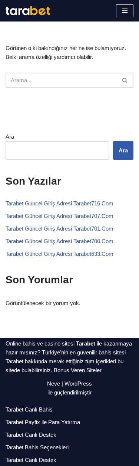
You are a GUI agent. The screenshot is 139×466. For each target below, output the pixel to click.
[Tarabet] (28, 10)
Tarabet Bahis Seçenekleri (37, 447)
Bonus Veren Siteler (78, 370)
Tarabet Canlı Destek (31, 435)
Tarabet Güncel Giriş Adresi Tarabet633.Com (59, 254)
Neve (53, 383)
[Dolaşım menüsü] (124, 10)
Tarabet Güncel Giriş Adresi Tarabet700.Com (59, 241)
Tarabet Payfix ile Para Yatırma (43, 422)
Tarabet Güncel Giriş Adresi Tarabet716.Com (59, 203)
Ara (10, 136)
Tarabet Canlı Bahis (29, 409)
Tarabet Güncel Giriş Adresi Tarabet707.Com (59, 216)
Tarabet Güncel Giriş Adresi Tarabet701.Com (59, 228)
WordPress (78, 383)
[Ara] (125, 80)
